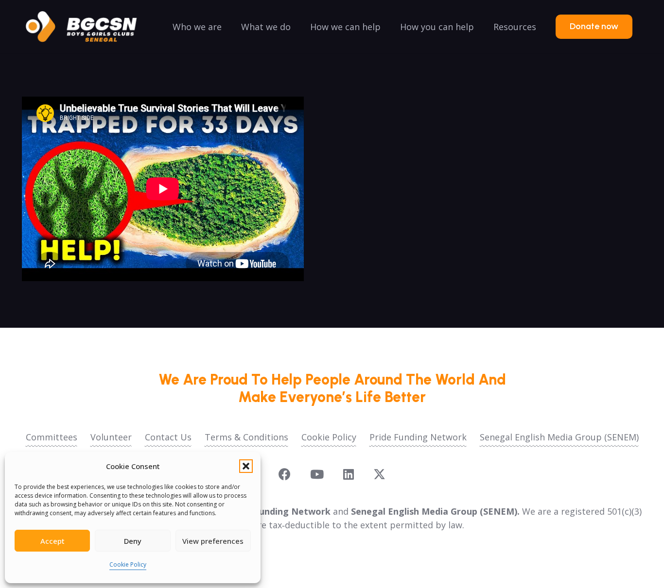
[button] (246, 466)
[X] (379, 474)
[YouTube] (317, 474)
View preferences (213, 541)
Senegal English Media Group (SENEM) (559, 437)
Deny (132, 541)
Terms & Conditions (246, 437)
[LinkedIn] (348, 474)
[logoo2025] (88, 27)
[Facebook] (285, 474)
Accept (52, 541)
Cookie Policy (127, 564)
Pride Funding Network (418, 437)
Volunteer (111, 437)
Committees (51, 437)
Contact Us (168, 437)
